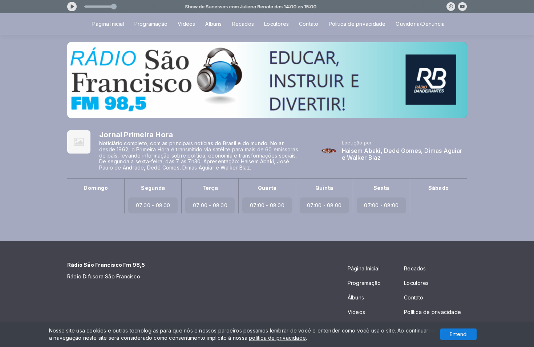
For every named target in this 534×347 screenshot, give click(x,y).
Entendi (459, 334)
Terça (210, 188)
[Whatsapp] (450, 6)
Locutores (276, 24)
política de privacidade (277, 338)
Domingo (96, 188)
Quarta (267, 188)
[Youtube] (462, 6)
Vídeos (186, 24)
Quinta (324, 188)
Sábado (438, 188)
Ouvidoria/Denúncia (420, 24)
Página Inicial (108, 24)
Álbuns (213, 24)
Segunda (153, 188)
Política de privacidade (357, 24)
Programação (150, 24)
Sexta (381, 188)
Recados (243, 24)
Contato (308, 24)
